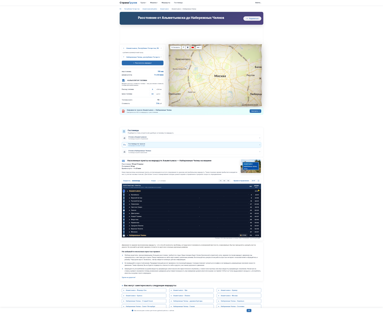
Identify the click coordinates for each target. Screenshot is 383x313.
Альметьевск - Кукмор (229, 290)
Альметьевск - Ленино (181, 295)
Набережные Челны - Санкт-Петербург (140, 306)
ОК (249, 310)
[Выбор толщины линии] (199, 47)
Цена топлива (127, 94)
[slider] (139, 181)
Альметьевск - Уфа (180, 290)
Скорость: (127, 181)
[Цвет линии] (192, 47)
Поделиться (253, 18)
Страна (128, 2)
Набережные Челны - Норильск (232, 301)
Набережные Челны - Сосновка (232, 306)
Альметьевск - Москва (229, 295)
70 (220, 180)
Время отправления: (241, 181)
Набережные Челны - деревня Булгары (187, 301)
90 (224, 180)
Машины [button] (153, 3)
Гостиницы (178, 3)
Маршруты (166, 3)
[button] (191, 138)
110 (228, 180)
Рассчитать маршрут (143, 63)
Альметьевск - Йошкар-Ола (136, 290)
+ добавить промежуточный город (132, 52)
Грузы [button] (143, 3)
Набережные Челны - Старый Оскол (139, 301)
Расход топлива (128, 89)
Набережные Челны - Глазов (184, 306)
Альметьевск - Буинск (134, 295)
